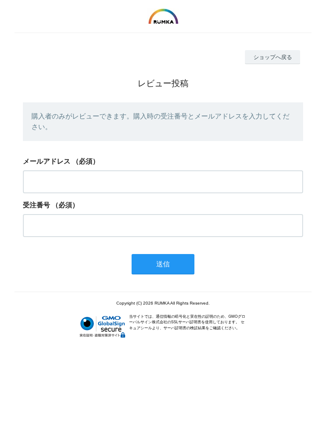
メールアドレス (46, 161)
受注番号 (36, 205)
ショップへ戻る (272, 57)
